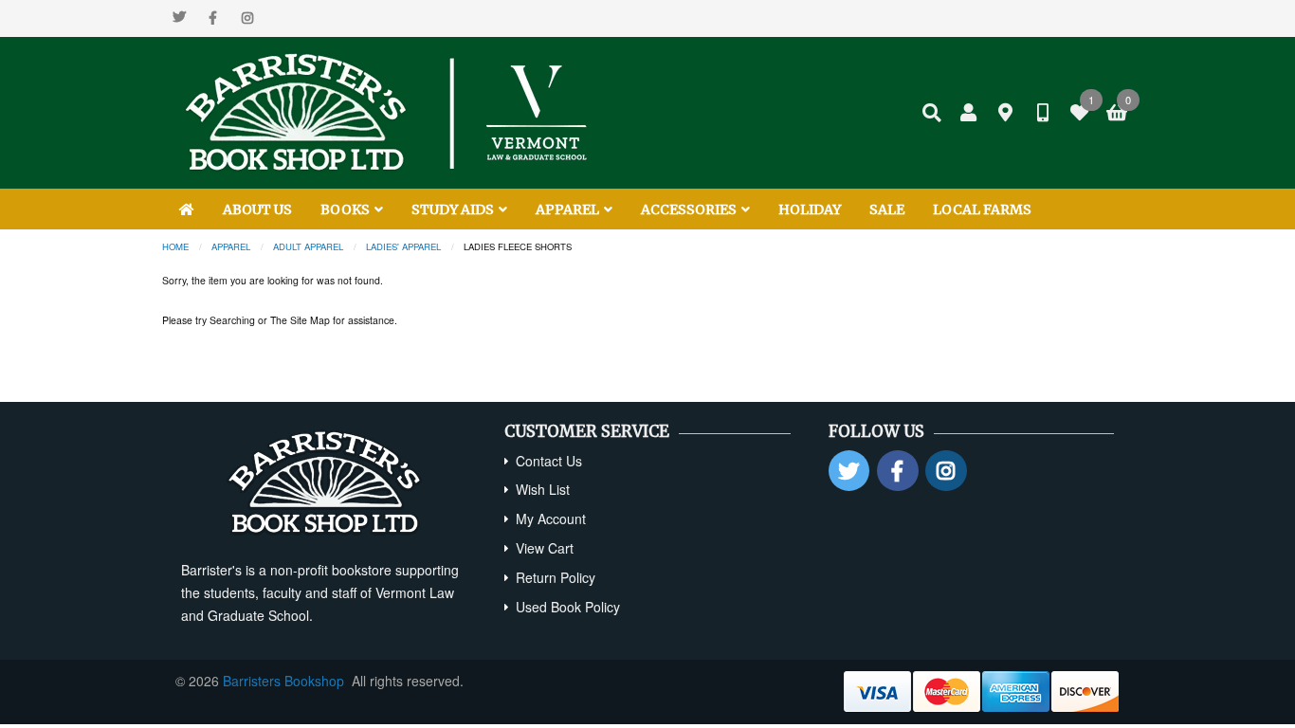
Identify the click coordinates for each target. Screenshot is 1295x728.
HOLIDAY (809, 209)
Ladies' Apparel (403, 246)
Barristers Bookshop (283, 680)
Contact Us (549, 460)
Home (175, 246)
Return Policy (555, 577)
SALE (886, 209)
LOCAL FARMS (982, 209)
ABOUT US (257, 209)
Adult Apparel (308, 246)
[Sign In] (969, 113)
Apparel (230, 246)
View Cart (545, 547)
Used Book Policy (568, 606)
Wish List (543, 489)
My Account (551, 518)
